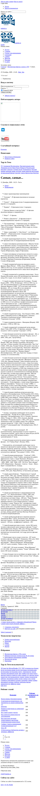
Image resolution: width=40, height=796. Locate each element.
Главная (3, 67)
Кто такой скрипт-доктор (9, 712)
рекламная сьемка (12, 678)
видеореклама (32, 670)
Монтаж (7, 58)
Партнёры (8, 661)
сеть (29, 678)
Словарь (7, 51)
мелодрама (35, 171)
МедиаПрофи (13, 668)
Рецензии (8, 641)
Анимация (6, 166)
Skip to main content (7, 1)
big (7, 668)
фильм (28, 682)
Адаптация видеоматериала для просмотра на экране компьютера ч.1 (12, 702)
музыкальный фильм (8, 173)
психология (33, 677)
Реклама (7, 60)
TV (2, 166)
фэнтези (36, 173)
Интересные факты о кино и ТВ (18, 67)
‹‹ (5, 735)
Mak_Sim (21, 72)
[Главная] (8, 25)
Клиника (4, 149)
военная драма (10, 171)
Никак (3, 613)
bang (4, 668)
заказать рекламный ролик (9, 673)
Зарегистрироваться (11, 8)
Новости (23, 168)
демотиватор (27, 672)
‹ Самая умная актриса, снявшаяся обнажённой (16, 622)
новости (9, 675)
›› (5, 739)
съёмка (30, 680)
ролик (21, 678)
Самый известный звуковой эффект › (13, 624)
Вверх (3, 604)
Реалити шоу (30, 168)
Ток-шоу (34, 169)
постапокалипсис (14, 677)
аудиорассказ (29, 668)
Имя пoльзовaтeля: (7, 86)
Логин (7, 6)
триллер (17, 173)
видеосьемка (14, 672)
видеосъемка (5, 672)
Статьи (7, 645)
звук (20, 673)
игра (27, 673)
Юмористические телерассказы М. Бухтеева (19, 656)
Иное (14, 168)
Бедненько (4, 611)
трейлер (16, 682)
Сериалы (10, 169)
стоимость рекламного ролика (11, 680)
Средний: (4, 608)
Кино (18, 168)
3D (2, 668)
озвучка (31, 675)
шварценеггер (5, 684)
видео (3, 670)
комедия (28, 171)
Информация (9, 187)
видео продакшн (21, 670)
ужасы (23, 173)
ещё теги (4, 685)
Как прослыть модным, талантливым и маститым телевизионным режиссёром (10, 720)
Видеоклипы (15, 166)
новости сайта (16, 675)
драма (23, 171)
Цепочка (4, 706)
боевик (3, 171)
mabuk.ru (4, 28)
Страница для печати (12, 627)
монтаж (3, 675)
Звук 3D (3, 728)
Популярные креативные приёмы (16, 657)
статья (33, 678)
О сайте (7, 62)
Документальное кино (27, 166)
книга (35, 673)
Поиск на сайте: (6, 11)
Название (13, 695)
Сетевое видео (18, 169)
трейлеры (23, 682)
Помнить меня (8, 90)
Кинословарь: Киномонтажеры (11, 699)
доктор (33, 672)
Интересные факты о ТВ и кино (15, 654)
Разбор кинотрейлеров (12, 639)
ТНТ (23, 668)
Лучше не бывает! (7, 618)
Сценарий (8, 55)
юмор (18, 684)
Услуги (7, 49)
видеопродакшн (10, 670)
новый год (25, 675)
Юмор (7, 643)
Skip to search (18, 1)
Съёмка (7, 56)
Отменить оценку (7, 610)
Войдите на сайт (10, 629)
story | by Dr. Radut (7, 785)
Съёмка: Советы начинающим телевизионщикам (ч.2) (11, 725)
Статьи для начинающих (13, 53)
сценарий (24, 680)
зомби (24, 673)
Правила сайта (9, 158)
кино (31, 673)
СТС (19, 668)
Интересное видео (11, 659)
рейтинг (3, 678)
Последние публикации (12, 157)
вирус (20, 672)
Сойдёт (3, 615)
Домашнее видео (6, 168)
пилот (37, 675)
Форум (7, 646)
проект (22, 677)
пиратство (4, 677)
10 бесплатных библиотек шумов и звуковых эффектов (12, 731)
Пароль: (4, 88)
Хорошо (3, 617)
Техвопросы (27, 169)
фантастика (29, 173)
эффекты (13, 684)
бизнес (36, 668)
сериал (25, 678)
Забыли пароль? (10, 95)
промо (27, 677)
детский (18, 171)
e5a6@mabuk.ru (6, 774)
